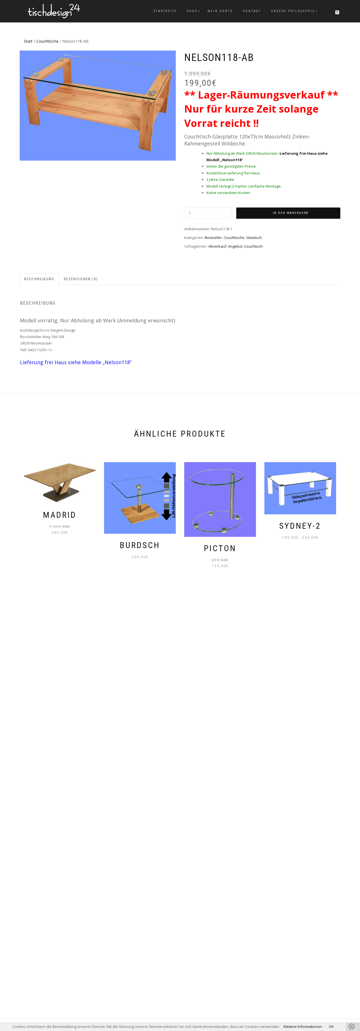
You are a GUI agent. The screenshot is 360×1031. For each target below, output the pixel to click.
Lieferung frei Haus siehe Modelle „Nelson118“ (76, 362)
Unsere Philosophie (293, 11)
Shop (192, 11)
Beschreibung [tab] (39, 279)
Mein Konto (220, 11)
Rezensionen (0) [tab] (81, 279)
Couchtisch (253, 246)
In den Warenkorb (291, 213)
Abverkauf (217, 246)
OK (331, 1026)
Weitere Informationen (302, 1026)
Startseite (165, 11)
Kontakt (252, 11)
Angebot (235, 246)
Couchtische (47, 41)
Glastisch (254, 237)
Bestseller (213, 237)
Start (28, 41)
